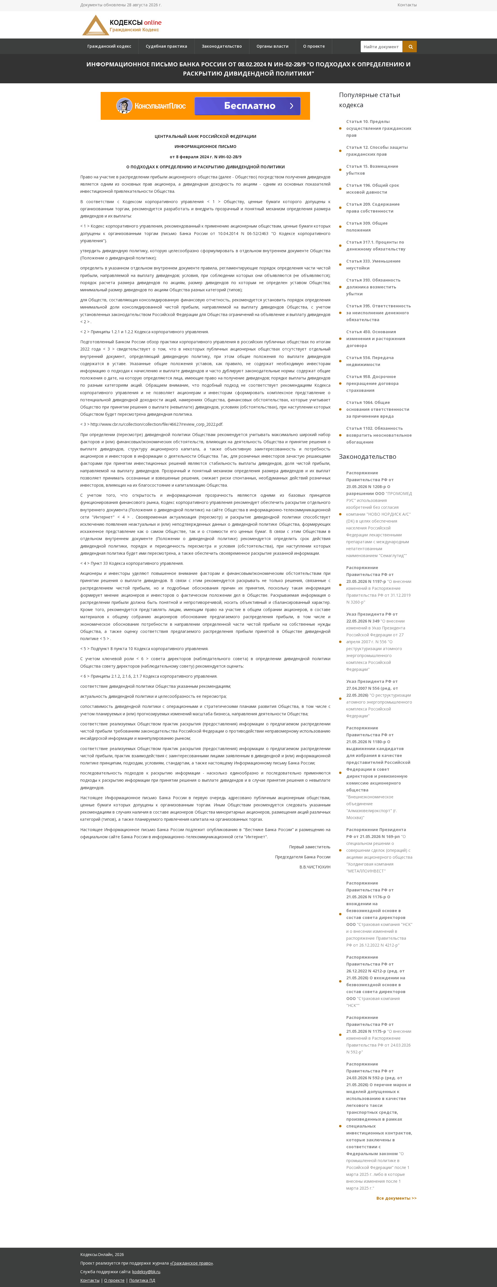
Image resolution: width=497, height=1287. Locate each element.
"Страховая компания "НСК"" (376, 981)
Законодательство (222, 46)
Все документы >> (396, 1198)
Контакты (407, 4)
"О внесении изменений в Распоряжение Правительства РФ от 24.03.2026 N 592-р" (378, 1035)
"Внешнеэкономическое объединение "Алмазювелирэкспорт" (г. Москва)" (378, 772)
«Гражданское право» (191, 1263)
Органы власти (272, 46)
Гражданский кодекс (109, 46)
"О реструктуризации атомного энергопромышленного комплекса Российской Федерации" (379, 698)
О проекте (314, 46)
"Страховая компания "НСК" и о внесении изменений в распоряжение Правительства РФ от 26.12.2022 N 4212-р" (379, 914)
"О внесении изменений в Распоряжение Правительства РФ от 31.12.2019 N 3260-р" (378, 585)
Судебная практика (166, 46)
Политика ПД (142, 1280)
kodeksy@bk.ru (146, 1271)
